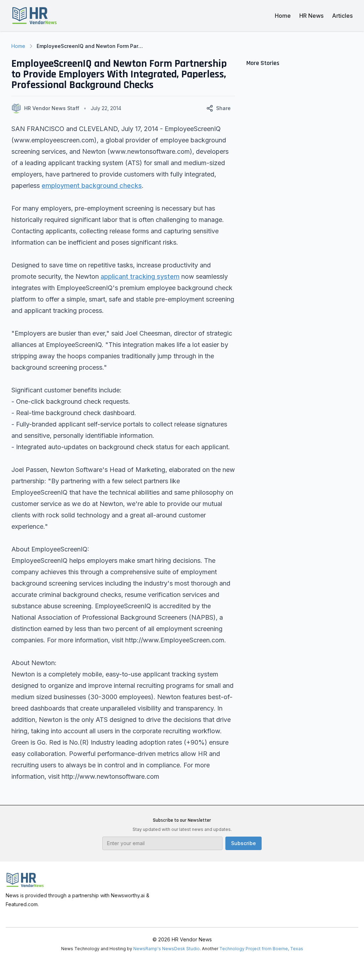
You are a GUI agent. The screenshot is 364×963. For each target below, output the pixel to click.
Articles (342, 15)
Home (283, 15)
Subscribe (243, 843)
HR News (311, 15)
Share (223, 108)
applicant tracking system (140, 276)
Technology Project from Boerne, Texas (261, 948)
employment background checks (92, 185)
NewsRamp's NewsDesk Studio (166, 948)
